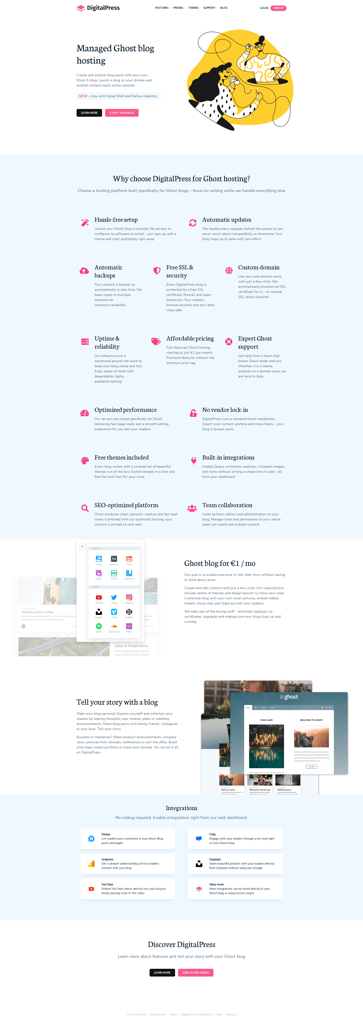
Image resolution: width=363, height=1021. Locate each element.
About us (231, 1014)
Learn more (89, 113)
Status (173, 1014)
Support (209, 8)
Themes (193, 8)
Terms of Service (135, 1014)
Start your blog (122, 113)
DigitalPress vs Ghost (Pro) (197, 1014)
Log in (264, 8)
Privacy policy (157, 1014)
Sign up (278, 8)
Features (161, 8)
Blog (223, 8)
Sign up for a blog (196, 972)
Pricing (178, 8)
